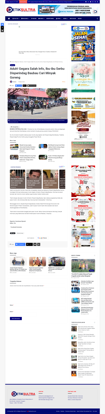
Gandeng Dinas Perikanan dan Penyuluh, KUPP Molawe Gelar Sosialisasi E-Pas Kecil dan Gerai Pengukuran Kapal (87, 291)
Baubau (21, 61)
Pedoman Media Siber (70, 411)
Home (12, 61)
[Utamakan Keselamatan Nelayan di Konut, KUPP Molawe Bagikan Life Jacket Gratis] (75, 310)
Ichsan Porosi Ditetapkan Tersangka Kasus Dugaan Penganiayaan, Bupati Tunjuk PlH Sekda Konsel (86, 373)
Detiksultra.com (32, 411)
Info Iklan (73, 18)
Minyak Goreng (20, 233)
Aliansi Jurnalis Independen (74, 399)
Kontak (57, 411)
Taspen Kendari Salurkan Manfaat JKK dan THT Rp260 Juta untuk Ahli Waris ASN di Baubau (18, 269)
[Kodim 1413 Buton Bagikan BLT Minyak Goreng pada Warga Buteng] (43, 157)
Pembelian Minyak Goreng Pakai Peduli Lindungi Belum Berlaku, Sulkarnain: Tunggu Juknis (28, 157)
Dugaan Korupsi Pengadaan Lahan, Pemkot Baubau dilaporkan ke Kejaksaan (36, 269)
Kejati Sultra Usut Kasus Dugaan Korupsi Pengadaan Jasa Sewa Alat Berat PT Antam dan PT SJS (86, 358)
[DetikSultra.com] (21, 10)
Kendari (13, 401)
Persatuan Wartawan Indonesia (75, 397)
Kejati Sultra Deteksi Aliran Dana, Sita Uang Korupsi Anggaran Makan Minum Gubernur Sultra (86, 328)
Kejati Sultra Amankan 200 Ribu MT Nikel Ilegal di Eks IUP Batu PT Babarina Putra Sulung (86, 365)
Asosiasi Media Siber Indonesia (75, 396)
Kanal (65, 18)
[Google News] (42, 238)
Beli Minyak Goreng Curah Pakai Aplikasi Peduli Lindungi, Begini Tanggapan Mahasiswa (56, 147)
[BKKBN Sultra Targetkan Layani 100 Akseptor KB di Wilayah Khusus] (56, 261)
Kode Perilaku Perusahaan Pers (84, 411)
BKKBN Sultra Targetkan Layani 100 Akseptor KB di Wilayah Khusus (56, 269)
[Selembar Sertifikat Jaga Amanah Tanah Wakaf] (75, 283)
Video (41, 18)
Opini (58, 18)
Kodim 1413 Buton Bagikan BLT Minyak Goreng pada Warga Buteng (56, 157)
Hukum (34, 18)
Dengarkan (15, 127)
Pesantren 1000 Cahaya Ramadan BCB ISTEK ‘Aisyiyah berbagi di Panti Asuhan (86, 336)
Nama (12, 305)
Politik (16, 18)
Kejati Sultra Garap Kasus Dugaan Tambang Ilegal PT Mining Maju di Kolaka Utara (86, 350)
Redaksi (14, 81)
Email (11, 311)
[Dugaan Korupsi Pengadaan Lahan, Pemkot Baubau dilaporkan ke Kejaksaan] (37, 261)
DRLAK (80, 18)
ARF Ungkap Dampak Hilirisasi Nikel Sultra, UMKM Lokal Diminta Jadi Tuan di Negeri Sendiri (50, 1)
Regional (25, 18)
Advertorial (50, 18)
